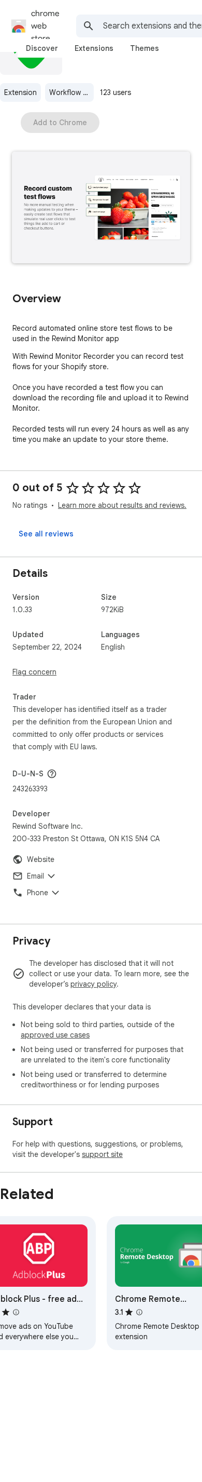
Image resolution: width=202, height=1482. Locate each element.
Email (35, 876)
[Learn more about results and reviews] (52, 773)
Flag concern (34, 672)
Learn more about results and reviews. (122, 505)
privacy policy (93, 984)
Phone (37, 892)
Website (40, 859)
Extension (20, 92)
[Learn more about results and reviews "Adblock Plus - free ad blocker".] (16, 1312)
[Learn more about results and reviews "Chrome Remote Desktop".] (139, 1312)
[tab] (42, 48)
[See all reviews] (46, 533)
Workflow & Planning (71, 92)
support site (102, 1154)
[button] (101, 208)
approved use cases (55, 1035)
